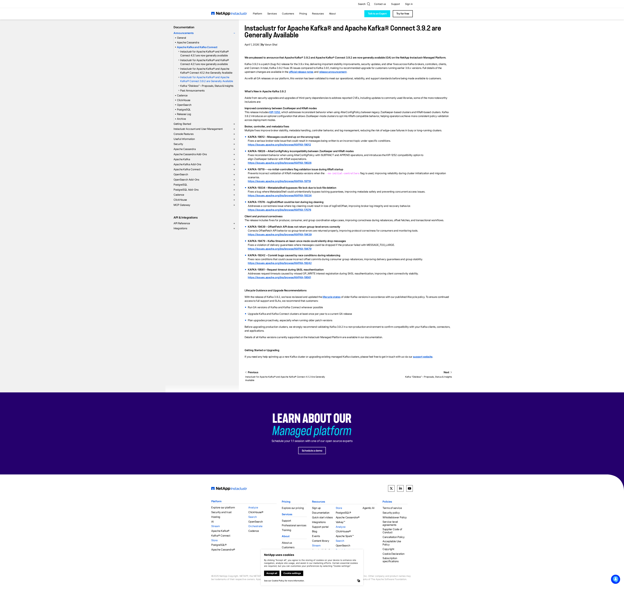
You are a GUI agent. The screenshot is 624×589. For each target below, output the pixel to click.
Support (395, 4)
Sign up (316, 508)
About (332, 13)
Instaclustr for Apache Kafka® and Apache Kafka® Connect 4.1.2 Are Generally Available (206, 70)
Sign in (409, 4)
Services (272, 13)
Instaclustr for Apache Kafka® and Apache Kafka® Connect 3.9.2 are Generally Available (206, 79)
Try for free (402, 13)
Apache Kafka (204, 159)
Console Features (204, 134)
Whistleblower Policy (395, 517)
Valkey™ (340, 522)
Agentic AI (368, 508)
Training (286, 530)
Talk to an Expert (377, 13)
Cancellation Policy (393, 537)
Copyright (388, 549)
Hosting (215, 516)
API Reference (204, 223)
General (181, 37)
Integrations (204, 228)
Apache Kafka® (220, 530)
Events (316, 536)
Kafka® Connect (220, 535)
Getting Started (204, 123)
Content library (320, 540)
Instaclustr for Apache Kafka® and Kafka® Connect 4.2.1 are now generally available (204, 62)
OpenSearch (184, 104)
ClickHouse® (255, 512)
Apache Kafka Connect (204, 169)
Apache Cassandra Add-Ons (204, 154)
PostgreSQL (184, 109)
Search (252, 516)
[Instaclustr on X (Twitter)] (391, 488)
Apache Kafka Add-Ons (204, 164)
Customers (288, 13)
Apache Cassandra (188, 42)
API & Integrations (186, 217)
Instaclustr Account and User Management (204, 128)
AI (212, 521)
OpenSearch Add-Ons (204, 179)
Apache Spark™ (345, 536)
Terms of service (392, 508)
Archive (181, 118)
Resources (318, 13)
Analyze (253, 507)
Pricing (303, 13)
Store (214, 540)
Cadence (182, 95)
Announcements (204, 33)
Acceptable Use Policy (392, 543)
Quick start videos (322, 517)
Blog (314, 531)
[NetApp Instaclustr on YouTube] (409, 488)
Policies (387, 501)
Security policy (391, 512)
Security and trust (221, 512)
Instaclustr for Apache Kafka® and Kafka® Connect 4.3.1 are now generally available (204, 53)
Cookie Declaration (393, 553)
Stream (215, 526)
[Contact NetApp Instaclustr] (615, 579)
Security (204, 144)
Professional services (294, 525)
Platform (257, 13)
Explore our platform (223, 507)
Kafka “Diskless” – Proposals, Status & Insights (206, 85)
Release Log (184, 114)
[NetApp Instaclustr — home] (229, 14)
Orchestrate (255, 526)
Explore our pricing (293, 508)
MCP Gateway (204, 205)
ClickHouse (183, 100)
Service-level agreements (390, 523)
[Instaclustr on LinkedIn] (400, 488)
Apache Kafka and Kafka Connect (197, 47)
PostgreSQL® (219, 544)
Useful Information (204, 139)
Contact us (380, 4)
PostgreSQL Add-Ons (204, 189)
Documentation (184, 27)
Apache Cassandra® (223, 549)
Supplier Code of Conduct (392, 531)
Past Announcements (192, 90)
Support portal (320, 526)
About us (287, 542)
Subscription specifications (391, 560)
